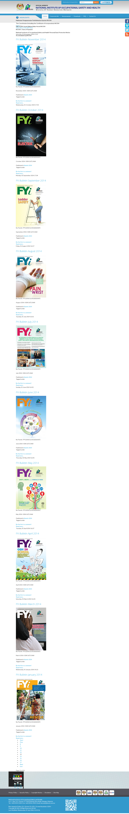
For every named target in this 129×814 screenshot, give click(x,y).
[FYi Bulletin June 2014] (31, 417)
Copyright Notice (36, 792)
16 (21, 760)
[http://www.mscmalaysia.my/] (89, 792)
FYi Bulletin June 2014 (27, 392)
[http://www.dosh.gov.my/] (100, 792)
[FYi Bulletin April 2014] (31, 558)
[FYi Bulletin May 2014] (31, 488)
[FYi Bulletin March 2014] (31, 629)
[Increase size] (15, 785)
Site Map (56, 792)
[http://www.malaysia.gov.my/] (78, 792)
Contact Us (92, 16)
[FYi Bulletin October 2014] (31, 135)
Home (45, 16)
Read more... (20, 103)
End (21, 766)
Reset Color (17, 778)
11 (21, 750)
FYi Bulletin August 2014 (29, 251)
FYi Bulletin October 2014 (29, 110)
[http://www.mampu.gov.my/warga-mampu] (111, 792)
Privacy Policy (13, 792)
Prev (21, 742)
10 (21, 748)
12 (21, 752)
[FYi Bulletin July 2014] (31, 346)
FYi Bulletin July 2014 (27, 321)
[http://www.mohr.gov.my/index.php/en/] (95, 792)
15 (21, 758)
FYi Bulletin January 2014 (29, 674)
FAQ (84, 16)
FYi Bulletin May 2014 (27, 463)
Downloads (77, 16)
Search (96, 2)
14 (21, 756)
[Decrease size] (21, 785)
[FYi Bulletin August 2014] (31, 276)
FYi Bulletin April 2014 (27, 533)
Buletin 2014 (28, 95)
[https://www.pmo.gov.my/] (84, 792)
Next (21, 764)
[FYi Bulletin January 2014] (31, 699)
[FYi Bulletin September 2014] (31, 205)
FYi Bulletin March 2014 (28, 604)
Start (21, 740)
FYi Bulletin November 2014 (31, 39)
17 (21, 762)
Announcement (66, 16)
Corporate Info (54, 16)
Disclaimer (48, 792)
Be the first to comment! (24, 101)
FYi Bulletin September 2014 (31, 180)
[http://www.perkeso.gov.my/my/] (106, 792)
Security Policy (24, 792)
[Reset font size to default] (18, 785)
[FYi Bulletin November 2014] (31, 64)
